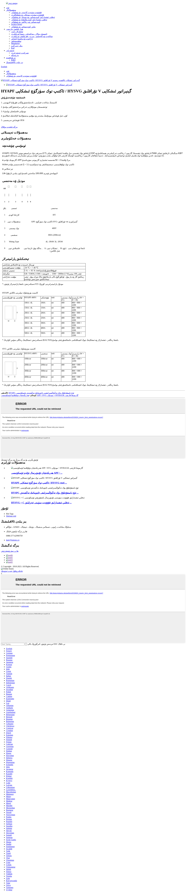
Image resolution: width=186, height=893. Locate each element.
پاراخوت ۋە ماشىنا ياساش (22, 39)
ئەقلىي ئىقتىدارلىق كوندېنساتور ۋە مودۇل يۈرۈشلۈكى (33, 17)
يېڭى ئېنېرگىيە (17, 46)
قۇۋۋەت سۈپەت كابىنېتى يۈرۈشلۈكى (26, 12)
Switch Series (16, 24)
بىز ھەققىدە (11, 58)
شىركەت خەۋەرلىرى (20, 53)
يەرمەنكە (15, 55)
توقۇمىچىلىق (16, 41)
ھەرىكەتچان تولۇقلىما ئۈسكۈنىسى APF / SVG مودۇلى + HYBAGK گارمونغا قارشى (39, 395)
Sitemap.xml (11, 516)
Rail (12, 48)
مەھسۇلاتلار (11, 10)
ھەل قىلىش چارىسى (14, 29)
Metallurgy (15, 43)
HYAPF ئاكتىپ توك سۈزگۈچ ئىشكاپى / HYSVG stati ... (39, 482)
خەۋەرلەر (10, 50)
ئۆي (7, 8)
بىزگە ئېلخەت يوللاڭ (9, 127)
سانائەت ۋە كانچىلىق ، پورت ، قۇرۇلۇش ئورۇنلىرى (32, 36)
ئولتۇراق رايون (17, 31)
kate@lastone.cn (12, 540)
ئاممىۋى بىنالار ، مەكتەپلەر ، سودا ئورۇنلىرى (29, 34)
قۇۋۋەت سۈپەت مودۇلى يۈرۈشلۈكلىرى (27, 15)
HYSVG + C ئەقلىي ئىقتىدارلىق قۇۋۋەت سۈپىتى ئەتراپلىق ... (41, 502)
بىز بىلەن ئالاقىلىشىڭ (14, 62)
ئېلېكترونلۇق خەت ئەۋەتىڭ (12, 571)
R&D (13, 60)
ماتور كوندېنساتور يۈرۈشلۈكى (23, 27)
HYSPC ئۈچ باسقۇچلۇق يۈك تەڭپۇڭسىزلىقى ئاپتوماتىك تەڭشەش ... (45, 492)
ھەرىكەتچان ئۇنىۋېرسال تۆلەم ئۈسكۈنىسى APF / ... (36, 473)
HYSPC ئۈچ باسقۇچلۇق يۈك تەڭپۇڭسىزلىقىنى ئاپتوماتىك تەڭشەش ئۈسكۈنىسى (41, 393)
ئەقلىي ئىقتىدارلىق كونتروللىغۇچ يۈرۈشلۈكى (29, 20)
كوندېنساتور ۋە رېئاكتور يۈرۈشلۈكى (25, 22)
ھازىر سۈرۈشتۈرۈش (9, 551)
